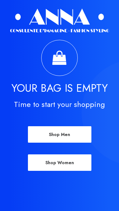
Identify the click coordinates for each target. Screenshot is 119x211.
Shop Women (59, 162)
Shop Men (59, 134)
